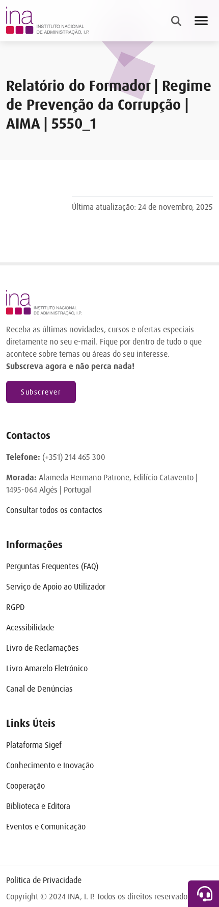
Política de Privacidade (43, 880)
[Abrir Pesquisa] (176, 21)
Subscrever (41, 392)
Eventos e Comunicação (46, 826)
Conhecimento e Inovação (50, 765)
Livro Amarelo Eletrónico (47, 668)
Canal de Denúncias (39, 688)
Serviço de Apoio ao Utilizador (55, 586)
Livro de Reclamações (42, 648)
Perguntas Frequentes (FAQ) (52, 566)
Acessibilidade (30, 627)
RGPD (15, 607)
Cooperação (25, 785)
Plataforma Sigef (34, 745)
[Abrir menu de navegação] (201, 20)
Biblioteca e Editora (38, 806)
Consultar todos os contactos (54, 510)
